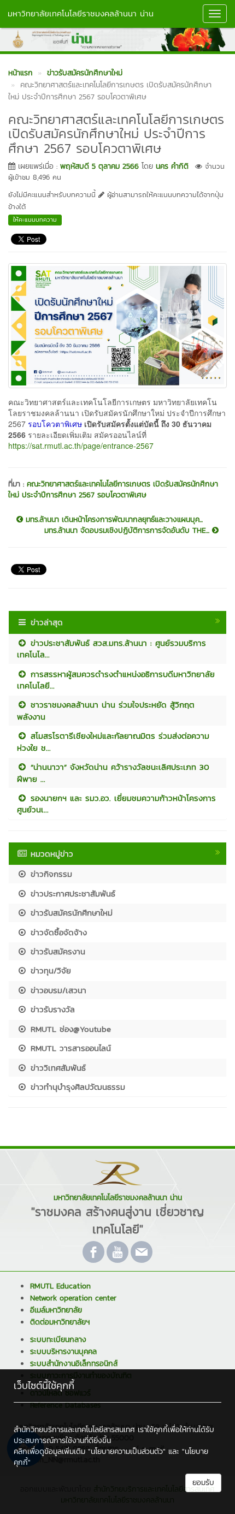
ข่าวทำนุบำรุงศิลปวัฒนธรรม (76, 1086)
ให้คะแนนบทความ (35, 219)
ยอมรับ (203, 1482)
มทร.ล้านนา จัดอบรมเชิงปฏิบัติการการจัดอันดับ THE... (128, 530)
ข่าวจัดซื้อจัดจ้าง (57, 932)
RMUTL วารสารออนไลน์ (69, 1048)
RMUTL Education (60, 1286)
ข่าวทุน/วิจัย (49, 970)
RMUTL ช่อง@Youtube (69, 1029)
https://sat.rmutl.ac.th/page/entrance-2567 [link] (81, 445)
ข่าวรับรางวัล (51, 1009)
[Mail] (141, 1252)
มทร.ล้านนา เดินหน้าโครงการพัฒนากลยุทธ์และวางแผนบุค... (113, 519)
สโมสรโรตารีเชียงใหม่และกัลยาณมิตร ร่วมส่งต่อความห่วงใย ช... (113, 741)
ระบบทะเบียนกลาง (58, 1339)
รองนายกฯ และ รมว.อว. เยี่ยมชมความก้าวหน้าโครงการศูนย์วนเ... (116, 804)
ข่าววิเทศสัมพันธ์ (56, 1067)
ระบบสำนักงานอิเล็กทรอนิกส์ (74, 1363)
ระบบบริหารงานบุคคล (63, 1351)
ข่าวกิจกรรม (49, 874)
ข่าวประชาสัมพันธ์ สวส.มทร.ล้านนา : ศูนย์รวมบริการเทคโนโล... (111, 649)
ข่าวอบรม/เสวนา (56, 990)
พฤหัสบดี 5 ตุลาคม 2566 (99, 166)
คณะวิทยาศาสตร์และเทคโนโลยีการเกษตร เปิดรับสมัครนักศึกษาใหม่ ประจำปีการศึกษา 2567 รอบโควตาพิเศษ (113, 489)
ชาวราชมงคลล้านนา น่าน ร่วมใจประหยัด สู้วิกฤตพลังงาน (106, 710)
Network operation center (73, 1298)
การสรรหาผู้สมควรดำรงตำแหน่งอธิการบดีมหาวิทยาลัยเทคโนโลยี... (116, 680)
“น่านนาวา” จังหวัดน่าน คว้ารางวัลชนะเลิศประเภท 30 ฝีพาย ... (113, 773)
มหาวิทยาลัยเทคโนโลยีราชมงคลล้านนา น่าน (81, 13)
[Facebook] (93, 1252)
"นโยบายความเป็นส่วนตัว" (127, 1451)
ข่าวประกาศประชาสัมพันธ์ (71, 893)
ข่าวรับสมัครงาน (56, 951)
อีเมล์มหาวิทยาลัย (56, 1310)
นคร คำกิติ (172, 166)
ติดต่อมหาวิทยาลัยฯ (60, 1322)
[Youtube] (117, 1252)
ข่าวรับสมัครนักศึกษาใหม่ (70, 912)
